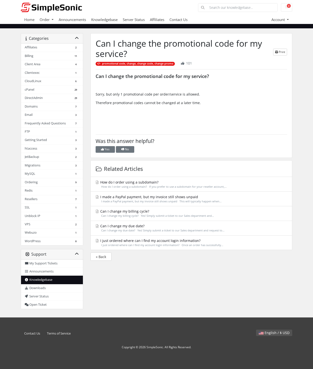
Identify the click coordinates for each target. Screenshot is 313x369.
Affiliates (157, 19)
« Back (101, 256)
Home (29, 19)
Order (45, 19)
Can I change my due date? (161, 228)
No (126, 149)
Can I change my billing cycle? (156, 213)
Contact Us (178, 19)
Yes (107, 149)
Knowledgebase (104, 19)
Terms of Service (59, 333)
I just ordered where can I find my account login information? (161, 242)
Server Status (134, 19)
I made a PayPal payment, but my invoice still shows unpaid (160, 199)
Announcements (72, 19)
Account (278, 19)
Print (281, 52)
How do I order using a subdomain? (163, 184)
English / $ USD (277, 332)
